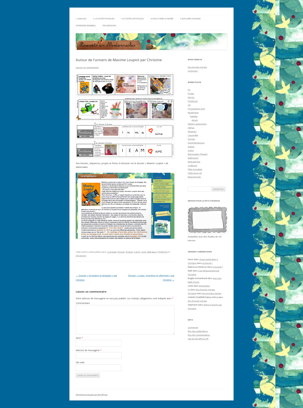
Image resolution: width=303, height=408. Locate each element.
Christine (192, 263)
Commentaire (83, 303)
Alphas (191, 127)
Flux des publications (198, 331)
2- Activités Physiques (103, 18)
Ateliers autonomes (197, 123)
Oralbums (192, 165)
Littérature (152, 252)
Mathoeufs (193, 158)
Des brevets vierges (197, 67)
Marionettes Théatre (198, 154)
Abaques (192, 131)
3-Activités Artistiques (132, 18)
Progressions (109, 25)
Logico (191, 150)
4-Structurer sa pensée (162, 18)
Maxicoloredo (194, 176)
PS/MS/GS (163, 252)
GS (189, 105)
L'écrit (137, 252)
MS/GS (191, 97)
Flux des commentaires (199, 335)
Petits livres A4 (195, 173)
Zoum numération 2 (208, 259)
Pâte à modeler (195, 169)
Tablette (194, 116)
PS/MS (191, 93)
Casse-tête (193, 135)
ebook (195, 120)
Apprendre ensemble (86, 25)
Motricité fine (194, 161)
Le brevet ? (193, 71)
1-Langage (81, 18)
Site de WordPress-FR (198, 338)
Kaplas (191, 146)
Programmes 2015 (196, 108)
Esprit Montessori (196, 142)
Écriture (129, 252)
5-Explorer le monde (190, 18)
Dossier (121, 252)
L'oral (143, 252)
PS (189, 89)
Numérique (193, 112)
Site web (80, 362)
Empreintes (204, 285)
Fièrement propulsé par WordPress (91, 394)
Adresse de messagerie (88, 350)
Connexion (193, 327)
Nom (79, 337)
